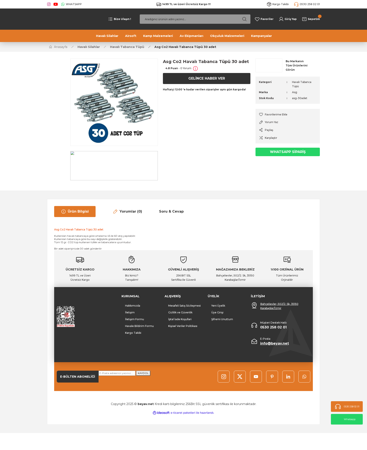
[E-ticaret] (183, 413)
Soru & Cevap (171, 211)
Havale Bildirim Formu (139, 326)
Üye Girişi (217, 312)
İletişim (130, 312)
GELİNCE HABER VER (206, 78)
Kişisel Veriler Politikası (182, 326)
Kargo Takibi (133, 332)
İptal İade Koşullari (180, 319)
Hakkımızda (132, 305)
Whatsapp (350, 419)
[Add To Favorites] (287, 114)
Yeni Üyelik (218, 305)
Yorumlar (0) (131, 211)
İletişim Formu (134, 319)
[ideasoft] (161, 413)
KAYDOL (143, 373)
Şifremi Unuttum (222, 319)
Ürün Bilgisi (78, 211)
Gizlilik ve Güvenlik (180, 312)
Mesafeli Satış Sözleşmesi (184, 305)
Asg (294, 92)
